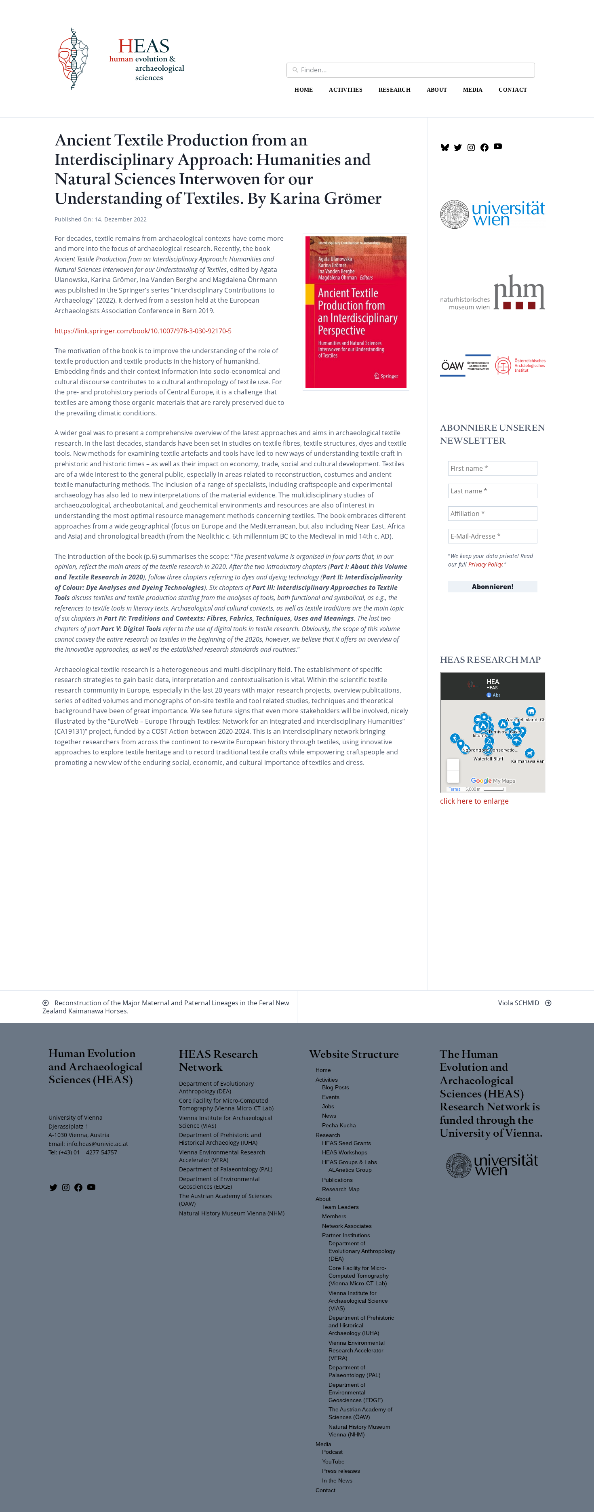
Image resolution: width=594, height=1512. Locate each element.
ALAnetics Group (350, 1170)
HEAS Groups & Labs (349, 1162)
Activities (345, 89)
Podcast (332, 1452)
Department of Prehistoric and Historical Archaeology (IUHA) (220, 1138)
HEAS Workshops (344, 1153)
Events (330, 1097)
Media (472, 89)
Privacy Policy (485, 564)
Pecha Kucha (339, 1125)
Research (395, 89)
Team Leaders (340, 1207)
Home (304, 89)
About (437, 89)
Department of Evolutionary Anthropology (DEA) (216, 1087)
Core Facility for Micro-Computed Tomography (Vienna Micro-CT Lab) (226, 1104)
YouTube (333, 1462)
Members (334, 1216)
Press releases (341, 1471)
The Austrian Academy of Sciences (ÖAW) (225, 1199)
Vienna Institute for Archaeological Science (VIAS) (225, 1121)
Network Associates (347, 1226)
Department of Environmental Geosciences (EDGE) (219, 1182)
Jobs (328, 1106)
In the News (337, 1481)
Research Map (341, 1189)
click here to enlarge (474, 800)
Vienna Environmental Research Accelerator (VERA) (222, 1156)
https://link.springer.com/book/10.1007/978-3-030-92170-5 (143, 330)
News (329, 1116)
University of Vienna (490, 1132)
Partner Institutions (346, 1235)
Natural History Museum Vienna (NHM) (231, 1213)
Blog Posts (335, 1088)
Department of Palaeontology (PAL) (225, 1169)
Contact (513, 89)
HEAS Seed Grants (346, 1143)
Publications (337, 1180)
